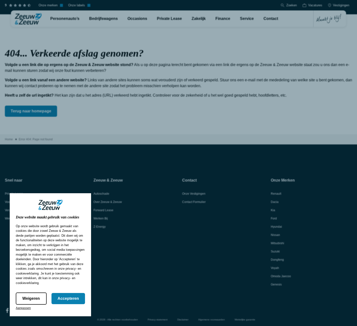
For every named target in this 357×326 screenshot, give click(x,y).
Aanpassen (23, 308)
